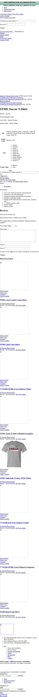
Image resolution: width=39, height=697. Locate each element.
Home (2, 96)
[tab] (21, 186)
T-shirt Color (4, 167)
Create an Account (9, 17)
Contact (10, 658)
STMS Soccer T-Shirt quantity (11, 172)
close (1, 687)
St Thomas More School (11, 96)
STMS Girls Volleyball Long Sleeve (11, 99)
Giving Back (11, 655)
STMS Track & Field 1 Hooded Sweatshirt (16, 434)
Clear (10, 170)
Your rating (4, 226)
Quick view (3, 293)
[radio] (16, 145)
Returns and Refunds (14, 651)
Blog (9, 656)
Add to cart (4, 176)
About (9, 653)
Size (4, 153)
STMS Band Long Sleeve (10, 612)
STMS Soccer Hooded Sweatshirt (10, 104)
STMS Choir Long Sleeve (10, 344)
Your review (4, 229)
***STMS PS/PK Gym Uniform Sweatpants (17, 567)
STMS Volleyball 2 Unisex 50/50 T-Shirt (15, 478)
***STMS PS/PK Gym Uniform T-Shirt (15, 389)
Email (2, 248)
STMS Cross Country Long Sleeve (13, 300)
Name (2, 245)
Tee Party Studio (10, 180)
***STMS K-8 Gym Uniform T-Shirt (14, 523)
